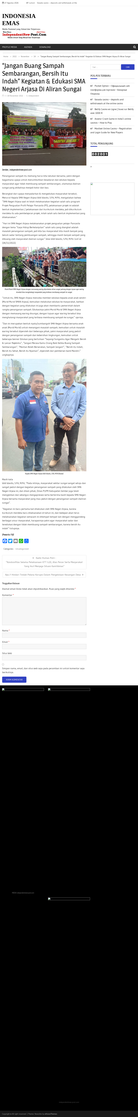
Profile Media (9, 47)
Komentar (8, 595)
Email (5, 641)
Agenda (28, 47)
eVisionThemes (51, 1114)
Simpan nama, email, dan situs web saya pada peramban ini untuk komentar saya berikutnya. (43, 670)
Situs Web (7, 653)
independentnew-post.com (20, 169)
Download (45, 47)
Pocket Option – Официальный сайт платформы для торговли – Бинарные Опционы (110, 89)
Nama (6, 630)
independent (34, 96)
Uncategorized (22, 548)
